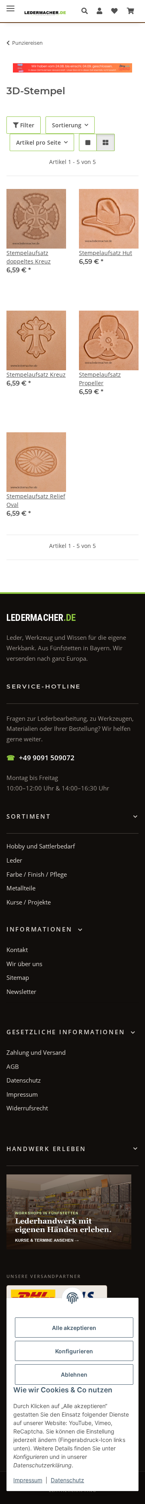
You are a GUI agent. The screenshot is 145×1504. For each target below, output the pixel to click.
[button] (86, 11)
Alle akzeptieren (74, 1327)
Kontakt (17, 950)
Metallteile (20, 888)
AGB (12, 1066)
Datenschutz (67, 1480)
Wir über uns (24, 964)
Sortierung (66, 125)
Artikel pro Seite (38, 142)
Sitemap (17, 977)
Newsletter (21, 991)
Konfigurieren (74, 1351)
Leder (14, 860)
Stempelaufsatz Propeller (100, 379)
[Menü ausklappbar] (10, 5)
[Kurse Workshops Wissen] (68, 1211)
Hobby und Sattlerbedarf (40, 846)
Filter (26, 125)
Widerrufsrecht (27, 1108)
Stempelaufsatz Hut (105, 253)
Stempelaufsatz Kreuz (36, 374)
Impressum (27, 1480)
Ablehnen (74, 1374)
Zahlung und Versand (36, 1052)
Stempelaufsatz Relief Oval (35, 500)
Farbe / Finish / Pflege (36, 874)
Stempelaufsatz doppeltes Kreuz (28, 257)
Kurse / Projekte (28, 902)
